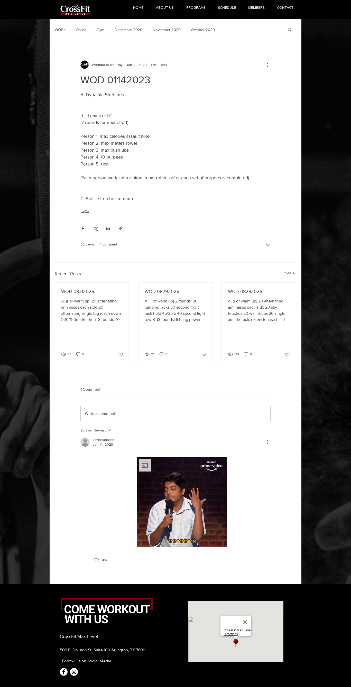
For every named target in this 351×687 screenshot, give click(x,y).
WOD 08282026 (245, 291)
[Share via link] (120, 228)
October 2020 (203, 29)
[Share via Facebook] (82, 228)
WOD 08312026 (77, 291)
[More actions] (267, 65)
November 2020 (167, 29)
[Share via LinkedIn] (108, 228)
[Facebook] (64, 672)
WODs (60, 29)
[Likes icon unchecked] (96, 560)
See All (290, 273)
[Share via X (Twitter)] (95, 228)
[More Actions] (267, 442)
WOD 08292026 (162, 291)
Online (81, 29)
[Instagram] (74, 672)
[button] (289, 29)
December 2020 (128, 29)
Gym (100, 29)
